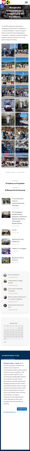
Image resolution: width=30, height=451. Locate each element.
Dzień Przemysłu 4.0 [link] (13, 274)
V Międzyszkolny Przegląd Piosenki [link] (15, 282)
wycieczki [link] (13, 172)
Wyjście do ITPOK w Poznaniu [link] (18, 259)
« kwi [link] (5, 342)
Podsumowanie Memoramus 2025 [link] (16, 306)
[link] (2, 6)
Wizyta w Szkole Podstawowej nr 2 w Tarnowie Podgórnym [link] (17, 298)
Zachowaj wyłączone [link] (9, 412)
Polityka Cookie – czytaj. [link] (11, 363)
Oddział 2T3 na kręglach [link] (19, 248)
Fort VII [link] (14, 230)
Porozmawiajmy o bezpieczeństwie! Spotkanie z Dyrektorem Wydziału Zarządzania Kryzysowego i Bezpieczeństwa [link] (19, 217)
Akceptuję (22, 409)
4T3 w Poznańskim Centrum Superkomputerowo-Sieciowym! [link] (18, 202)
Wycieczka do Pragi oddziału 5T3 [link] (17, 240)
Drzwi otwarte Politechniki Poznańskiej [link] (15, 290)
